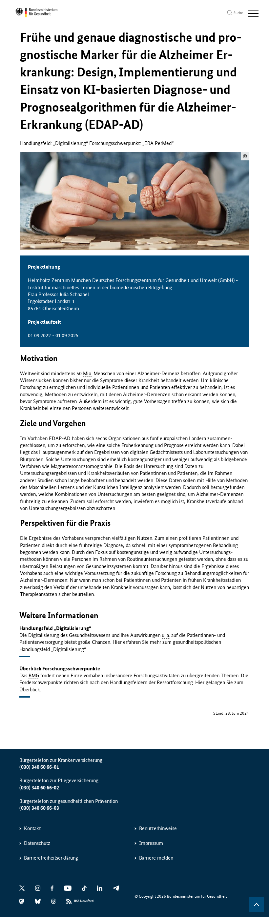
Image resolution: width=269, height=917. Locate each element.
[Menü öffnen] (253, 13)
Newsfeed (83, 901)
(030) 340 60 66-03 (39, 808)
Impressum (151, 843)
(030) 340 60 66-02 (39, 788)
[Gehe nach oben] (256, 904)
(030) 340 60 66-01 (39, 767)
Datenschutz (37, 843)
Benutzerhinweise (158, 828)
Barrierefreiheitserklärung (51, 858)
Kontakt (32, 828)
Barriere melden (156, 858)
